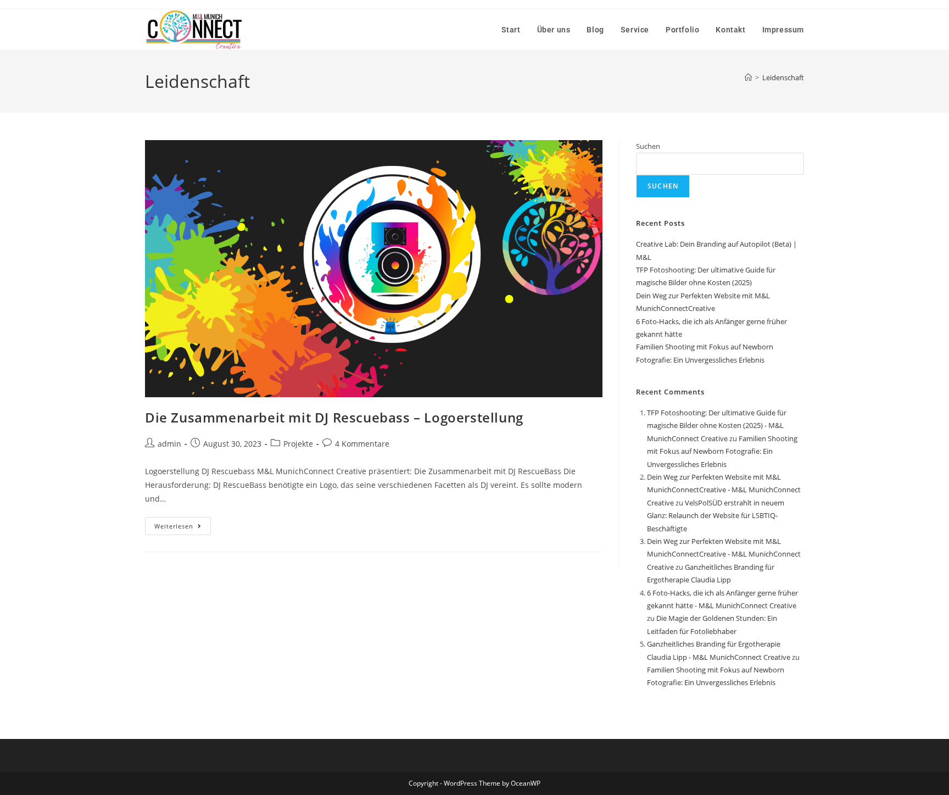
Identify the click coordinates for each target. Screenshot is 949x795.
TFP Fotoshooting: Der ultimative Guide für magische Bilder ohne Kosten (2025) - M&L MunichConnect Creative (716, 425)
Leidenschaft (783, 77)
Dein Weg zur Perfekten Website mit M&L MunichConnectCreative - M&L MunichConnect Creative (724, 490)
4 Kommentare (362, 443)
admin (169, 443)
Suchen (648, 146)
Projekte (298, 443)
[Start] (748, 77)
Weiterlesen (182, 523)
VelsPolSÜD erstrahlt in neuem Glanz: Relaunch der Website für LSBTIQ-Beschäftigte (715, 515)
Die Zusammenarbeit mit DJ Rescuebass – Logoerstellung (334, 417)
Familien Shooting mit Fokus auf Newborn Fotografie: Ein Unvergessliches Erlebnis (722, 451)
